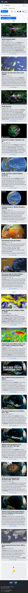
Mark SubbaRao (9, 590)
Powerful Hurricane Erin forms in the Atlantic (13, 73)
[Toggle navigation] (25, 2)
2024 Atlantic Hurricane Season (11, 240)
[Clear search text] (23, 5)
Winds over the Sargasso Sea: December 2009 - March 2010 (11, 478)
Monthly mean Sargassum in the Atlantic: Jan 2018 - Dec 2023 (11, 445)
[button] (14, 18)
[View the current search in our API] (12, 11)
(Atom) (25, 12)
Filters (4, 11)
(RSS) (25, 10)
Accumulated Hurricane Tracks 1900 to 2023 (13, 545)
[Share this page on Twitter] (18, 11)
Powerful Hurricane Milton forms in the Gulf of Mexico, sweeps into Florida (13, 344)
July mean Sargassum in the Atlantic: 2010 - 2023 (13, 411)
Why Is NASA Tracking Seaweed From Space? (13, 378)
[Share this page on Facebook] (20, 11)
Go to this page (13, 53)
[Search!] (25, 5)
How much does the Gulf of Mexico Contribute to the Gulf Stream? (12, 274)
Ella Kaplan (7, 591)
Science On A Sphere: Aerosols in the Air (13, 140)
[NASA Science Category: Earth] (10, 41)
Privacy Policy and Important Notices (7, 586)
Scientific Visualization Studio (6, 2)
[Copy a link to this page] (15, 11)
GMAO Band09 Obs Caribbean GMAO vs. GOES (13, 311)
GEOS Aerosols (6, 106)
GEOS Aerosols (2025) (8, 39)
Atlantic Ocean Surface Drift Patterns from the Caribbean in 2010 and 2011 (13, 512)
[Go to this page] (14, 30)
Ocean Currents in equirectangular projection (12, 174)
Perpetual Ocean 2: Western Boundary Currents (13, 207)
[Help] (2, 5)
